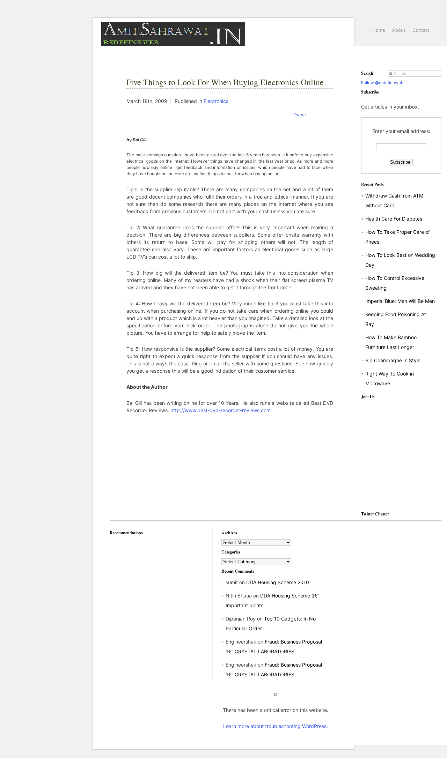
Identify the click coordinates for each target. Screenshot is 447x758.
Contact (421, 30)
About (398, 30)
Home (378, 30)
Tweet (300, 114)
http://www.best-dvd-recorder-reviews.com (220, 410)
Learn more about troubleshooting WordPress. (275, 726)
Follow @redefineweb (382, 82)
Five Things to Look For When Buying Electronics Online (225, 82)
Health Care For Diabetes (393, 219)
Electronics (216, 101)
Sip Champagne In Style (392, 360)
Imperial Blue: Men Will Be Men (400, 301)
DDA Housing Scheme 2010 (277, 582)
